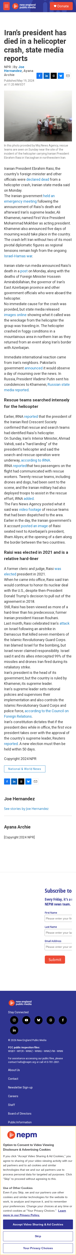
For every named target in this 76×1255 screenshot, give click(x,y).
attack (65, 623)
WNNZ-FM (49, 1051)
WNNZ (29, 1051)
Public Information (20, 1122)
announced (34, 368)
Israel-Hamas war (18, 256)
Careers (13, 1096)
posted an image (34, 526)
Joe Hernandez (14, 69)
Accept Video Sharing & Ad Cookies (38, 1224)
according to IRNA (35, 460)
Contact (13, 1078)
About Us (14, 1070)
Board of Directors (19, 1113)
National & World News (24, 769)
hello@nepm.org (26, 1062)
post (24, 271)
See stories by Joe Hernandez (26, 808)
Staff (11, 1104)
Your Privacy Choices (38, 1248)
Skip (38, 1236)
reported (31, 416)
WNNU (38, 1051)
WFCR (20, 1051)
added (29, 498)
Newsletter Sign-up (20, 1087)
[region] (38, 1190)
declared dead (37, 179)
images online (15, 315)
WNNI (60, 1051)
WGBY (11, 1051)
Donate (63, 6)
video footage (30, 509)
